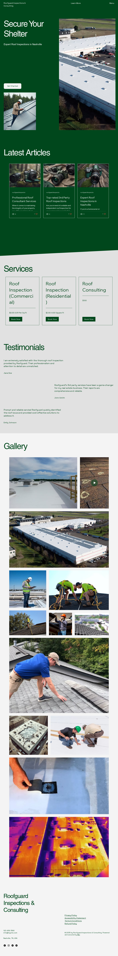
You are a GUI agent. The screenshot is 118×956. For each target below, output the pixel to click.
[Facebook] (4, 945)
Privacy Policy (71, 915)
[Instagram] (8, 945)
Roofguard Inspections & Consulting (18, 903)
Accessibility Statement (75, 918)
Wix (78, 935)
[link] (22, 293)
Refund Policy (71, 923)
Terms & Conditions (73, 921)
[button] (76, 3)
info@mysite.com (10, 933)
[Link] (12, 945)
